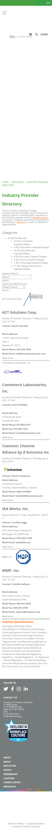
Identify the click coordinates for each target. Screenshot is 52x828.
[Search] (36, 34)
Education (9, 765)
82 (9, 238)
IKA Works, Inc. (15, 508)
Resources (9, 786)
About (7, 757)
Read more (7, 357)
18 (15, 250)
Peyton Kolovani (10, 514)
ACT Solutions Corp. (12, 298)
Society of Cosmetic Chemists (16, 318)
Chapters (8, 778)
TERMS (11, 823)
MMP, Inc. (7, 556)
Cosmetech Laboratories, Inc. (16, 362)
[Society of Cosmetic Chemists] (20, 36)
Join (48, 2)
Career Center (11, 782)
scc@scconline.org (12, 716)
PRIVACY (21, 823)
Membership (10, 774)
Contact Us (10, 697)
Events (7, 769)
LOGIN (44, 34)
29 (15, 241)
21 (15, 265)
